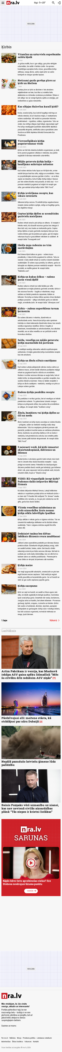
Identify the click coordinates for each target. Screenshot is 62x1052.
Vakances (28, 1042)
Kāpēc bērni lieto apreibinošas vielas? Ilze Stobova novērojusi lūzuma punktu (27, 882)
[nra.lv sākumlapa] (12, 3)
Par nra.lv (4, 1038)
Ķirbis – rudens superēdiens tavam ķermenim (38, 310)
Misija (19, 1038)
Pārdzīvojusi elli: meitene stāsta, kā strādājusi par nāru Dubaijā (26, 719)
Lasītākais (8, 631)
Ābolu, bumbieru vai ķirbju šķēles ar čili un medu (39, 414)
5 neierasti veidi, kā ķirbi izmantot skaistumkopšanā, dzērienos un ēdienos (38, 450)
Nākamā (55, 620)
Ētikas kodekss (17, 1042)
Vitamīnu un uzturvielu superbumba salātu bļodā (39, 56)
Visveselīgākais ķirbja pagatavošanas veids (31, 142)
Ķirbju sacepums (27, 585)
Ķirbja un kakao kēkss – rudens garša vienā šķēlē (36, 278)
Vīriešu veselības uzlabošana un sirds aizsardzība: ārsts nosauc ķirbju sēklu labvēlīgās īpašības (37, 510)
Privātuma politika (29, 1038)
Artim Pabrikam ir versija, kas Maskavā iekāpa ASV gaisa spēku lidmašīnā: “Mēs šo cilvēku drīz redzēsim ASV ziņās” (29, 674)
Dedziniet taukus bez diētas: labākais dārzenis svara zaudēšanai (39, 535)
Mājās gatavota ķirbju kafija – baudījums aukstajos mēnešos (35, 163)
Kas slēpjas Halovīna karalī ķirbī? (38, 106)
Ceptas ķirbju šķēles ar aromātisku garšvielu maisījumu (38, 215)
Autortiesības (6, 1042)
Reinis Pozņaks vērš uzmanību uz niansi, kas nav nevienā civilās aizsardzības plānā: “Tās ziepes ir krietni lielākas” (30, 808)
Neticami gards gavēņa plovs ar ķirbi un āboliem (37, 82)
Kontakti (36, 1042)
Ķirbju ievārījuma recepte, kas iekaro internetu (35, 194)
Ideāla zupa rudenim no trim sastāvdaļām (34, 246)
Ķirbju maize (25, 565)
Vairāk (32, 891)
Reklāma (13, 1038)
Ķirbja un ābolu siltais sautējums (37, 360)
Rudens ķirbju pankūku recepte (36, 392)
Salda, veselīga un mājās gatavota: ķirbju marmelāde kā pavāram (38, 341)
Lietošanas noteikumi (44, 1038)
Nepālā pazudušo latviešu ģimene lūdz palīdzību (28, 763)
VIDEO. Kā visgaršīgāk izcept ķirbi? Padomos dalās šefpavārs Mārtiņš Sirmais (39, 481)
